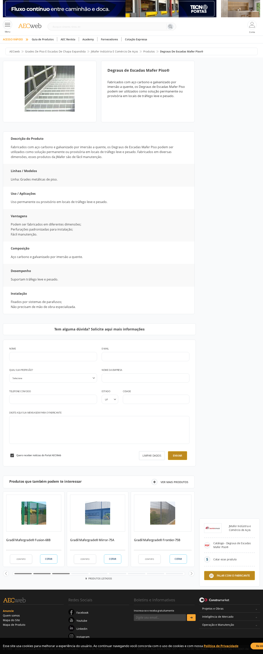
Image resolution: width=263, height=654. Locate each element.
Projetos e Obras (213, 608)
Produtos (149, 51)
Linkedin (81, 629)
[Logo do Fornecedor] (212, 528)
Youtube (81, 620)
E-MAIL (105, 348)
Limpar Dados (151, 455)
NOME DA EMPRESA (112, 370)
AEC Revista (68, 39)
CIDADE (127, 391)
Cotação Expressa (136, 39)
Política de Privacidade (221, 646)
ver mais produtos (174, 482)
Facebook (82, 612)
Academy (88, 39)
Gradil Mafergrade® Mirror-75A (92, 540)
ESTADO (106, 391)
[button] (6, 573)
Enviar (177, 455)
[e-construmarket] (214, 599)
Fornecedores (109, 39)
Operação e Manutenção (218, 625)
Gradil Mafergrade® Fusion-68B (28, 540)
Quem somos (11, 615)
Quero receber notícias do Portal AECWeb (38, 455)
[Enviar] (191, 617)
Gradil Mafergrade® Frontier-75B (157, 540)
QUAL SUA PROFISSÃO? (21, 370)
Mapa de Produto (14, 625)
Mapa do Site (11, 620)
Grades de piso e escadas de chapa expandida (55, 51)
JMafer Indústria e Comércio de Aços (114, 51)
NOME (12, 348)
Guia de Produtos (43, 39)
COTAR (48, 559)
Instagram (83, 637)
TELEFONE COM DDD (20, 391)
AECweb (14, 51)
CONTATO (21, 559)
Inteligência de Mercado (217, 616)
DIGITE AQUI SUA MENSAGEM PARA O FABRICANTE (35, 412)
